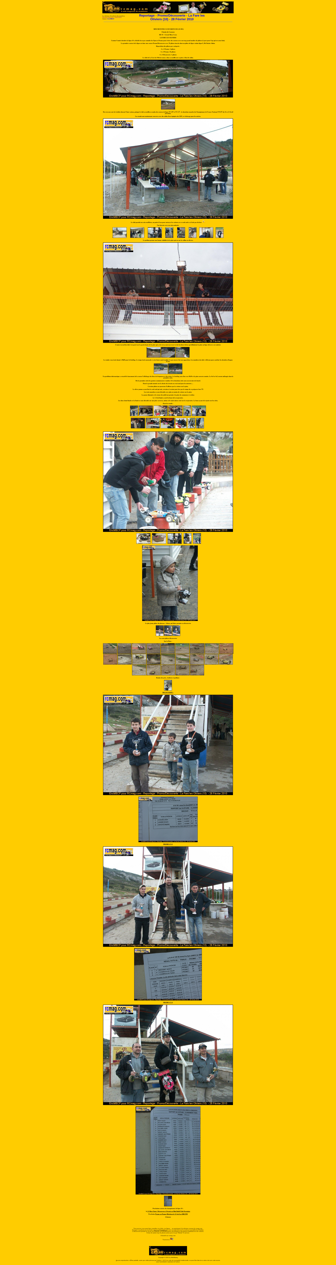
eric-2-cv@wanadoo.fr (160, 1230)
